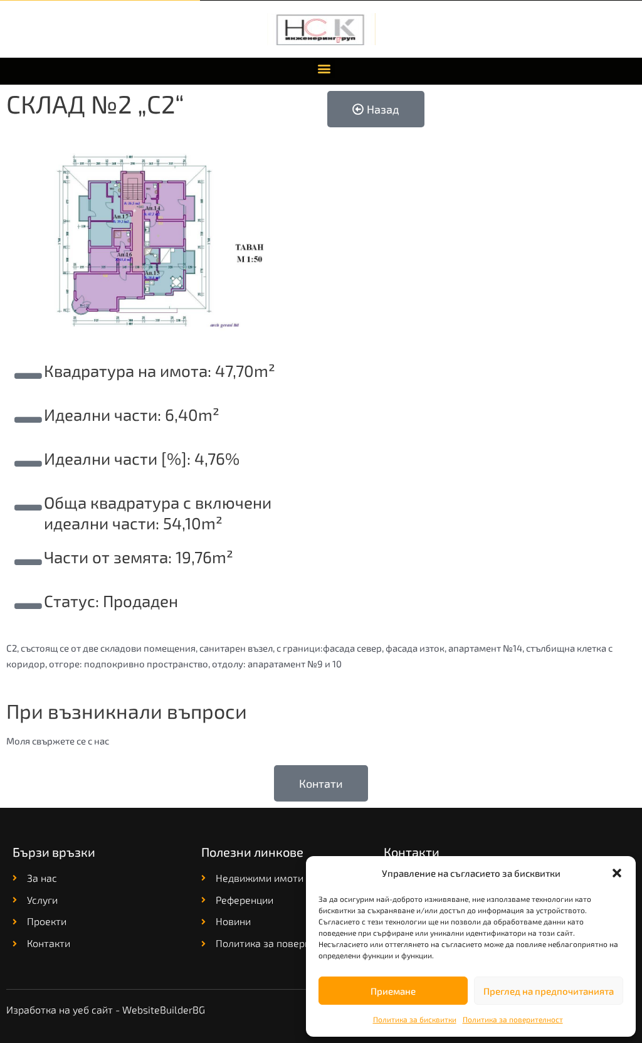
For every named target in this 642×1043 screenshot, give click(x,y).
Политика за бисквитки (414, 1019)
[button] (617, 873)
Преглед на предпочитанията (548, 991)
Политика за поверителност (513, 1019)
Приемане (393, 991)
